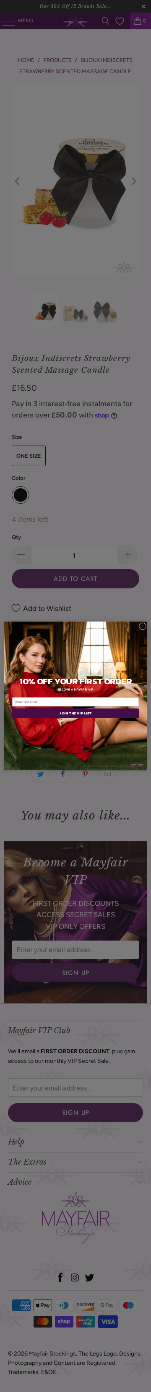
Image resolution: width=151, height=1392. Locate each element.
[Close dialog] (142, 626)
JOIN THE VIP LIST (75, 713)
